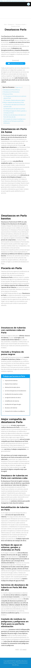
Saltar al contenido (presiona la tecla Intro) (13, 1)
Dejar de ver (19, 87)
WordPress (15, 665)
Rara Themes (16, 663)
